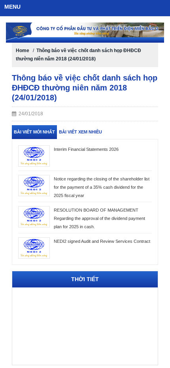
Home (22, 50)
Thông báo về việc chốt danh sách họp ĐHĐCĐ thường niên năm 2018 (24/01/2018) (84, 87)
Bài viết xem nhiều (80, 132)
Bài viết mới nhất (34, 132)
